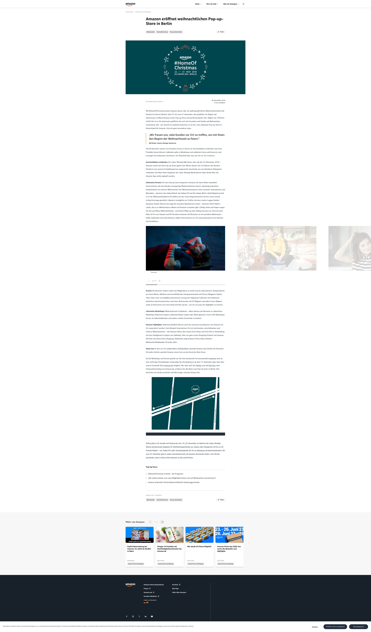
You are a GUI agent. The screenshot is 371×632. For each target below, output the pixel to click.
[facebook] (128, 616)
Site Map (175, 588)
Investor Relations (150, 596)
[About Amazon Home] (130, 585)
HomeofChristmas (162, 32)
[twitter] (140, 616)
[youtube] (153, 616)
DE (147, 602)
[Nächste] (159, 281)
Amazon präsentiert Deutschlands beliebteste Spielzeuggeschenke (173, 482)
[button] (201, 4)
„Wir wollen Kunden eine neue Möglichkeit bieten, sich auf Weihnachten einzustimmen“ (182, 478)
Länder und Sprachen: (150, 600)
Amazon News (129, 12)
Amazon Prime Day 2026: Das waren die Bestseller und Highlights (229, 548)
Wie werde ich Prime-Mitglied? (199, 546)
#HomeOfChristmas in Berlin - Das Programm (165, 474)
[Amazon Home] (130, 4)
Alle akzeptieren (358, 627)
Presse (146, 588)
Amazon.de (148, 592)
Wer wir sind (211, 4)
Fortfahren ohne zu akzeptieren (335, 626)
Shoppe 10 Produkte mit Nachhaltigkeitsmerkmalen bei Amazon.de (169, 548)
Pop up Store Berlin (176, 32)
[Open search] (243, 4)
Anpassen (315, 627)
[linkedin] (146, 616)
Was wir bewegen (230, 4)
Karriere (175, 585)
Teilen (222, 32)
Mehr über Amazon (179, 592)
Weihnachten (150, 32)
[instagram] (134, 616)
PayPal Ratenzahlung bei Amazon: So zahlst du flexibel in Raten (139, 548)
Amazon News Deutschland (154, 585)
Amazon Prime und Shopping (143, 12)
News (197, 4)
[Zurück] (149, 281)
